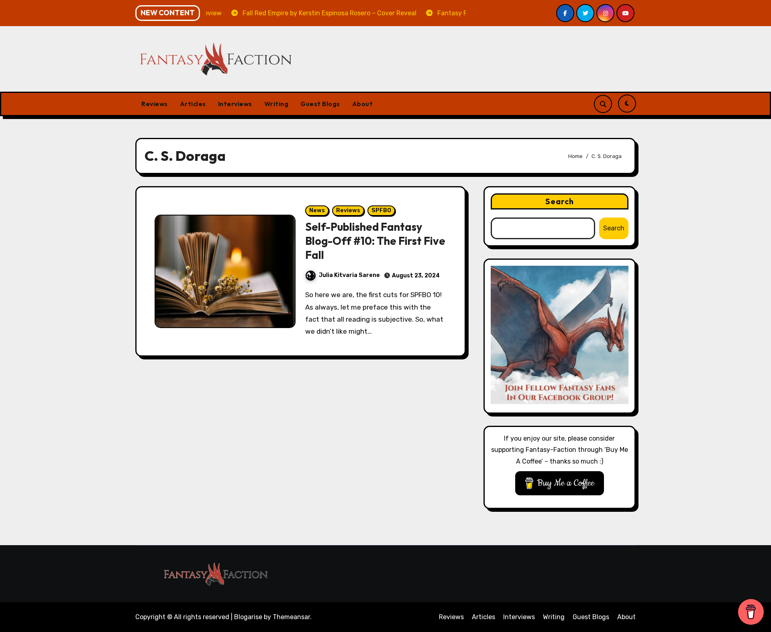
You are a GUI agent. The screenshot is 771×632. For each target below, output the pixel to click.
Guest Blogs (320, 104)
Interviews (235, 104)
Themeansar (291, 617)
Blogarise (248, 617)
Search (559, 201)
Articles (193, 104)
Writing (276, 104)
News (317, 210)
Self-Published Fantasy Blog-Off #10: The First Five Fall (375, 241)
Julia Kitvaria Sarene (349, 275)
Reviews (154, 104)
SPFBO (381, 210)
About (362, 104)
